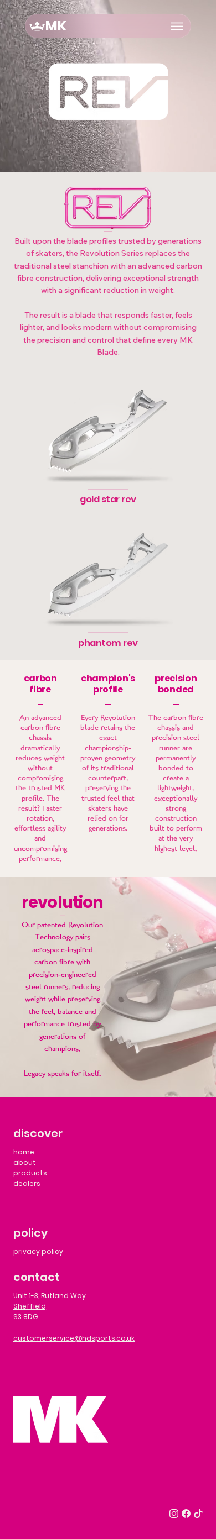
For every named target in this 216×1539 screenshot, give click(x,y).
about (24, 1162)
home (23, 1152)
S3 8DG (25, 1316)
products (30, 1173)
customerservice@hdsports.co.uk (74, 1338)
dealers (26, 1183)
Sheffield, (30, 1306)
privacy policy (38, 1251)
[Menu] (177, 26)
